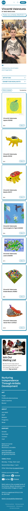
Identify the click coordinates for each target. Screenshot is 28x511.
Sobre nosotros (7, 400)
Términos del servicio (11, 506)
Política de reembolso (9, 504)
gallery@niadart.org (8, 452)
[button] (14, 2)
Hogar (4, 395)
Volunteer (5, 434)
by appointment (18, 468)
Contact (4, 436)
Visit (3, 439)
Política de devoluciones (10, 398)
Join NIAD (5, 412)
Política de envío (19, 506)
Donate (4, 431)
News (3, 422)
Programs (5, 420)
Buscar (4, 403)
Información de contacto (14, 508)
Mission (4, 417)
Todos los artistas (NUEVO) (13, 15)
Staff (3, 415)
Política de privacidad (19, 504)
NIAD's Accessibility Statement (12, 498)
